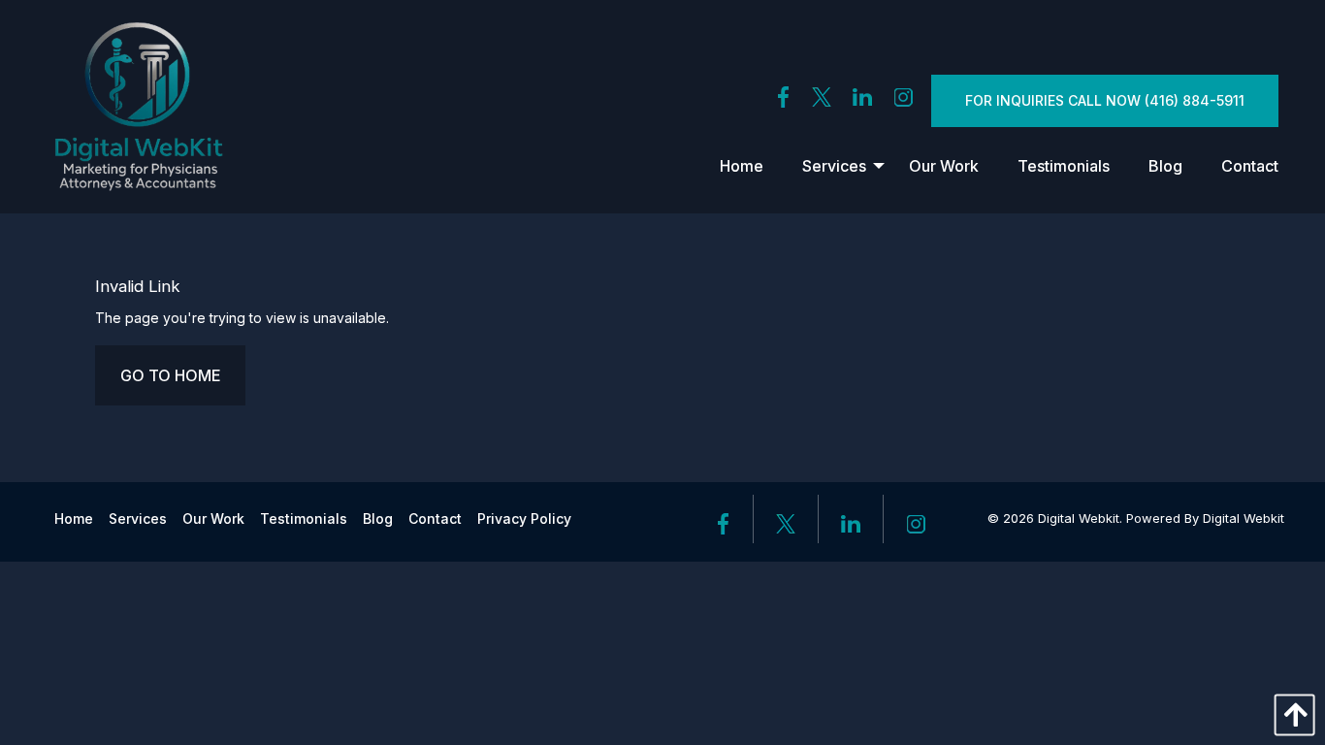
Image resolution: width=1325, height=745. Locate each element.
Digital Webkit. (1080, 518)
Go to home (170, 375)
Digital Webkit (1243, 518)
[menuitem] (741, 166)
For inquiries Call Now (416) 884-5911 (1104, 100)
